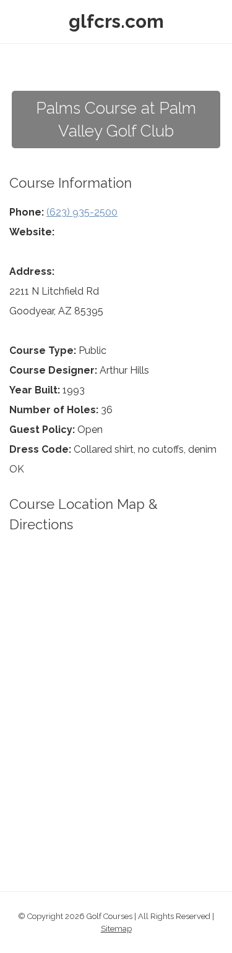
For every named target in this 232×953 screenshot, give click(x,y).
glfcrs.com (116, 21)
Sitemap (116, 928)
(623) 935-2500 (82, 212)
